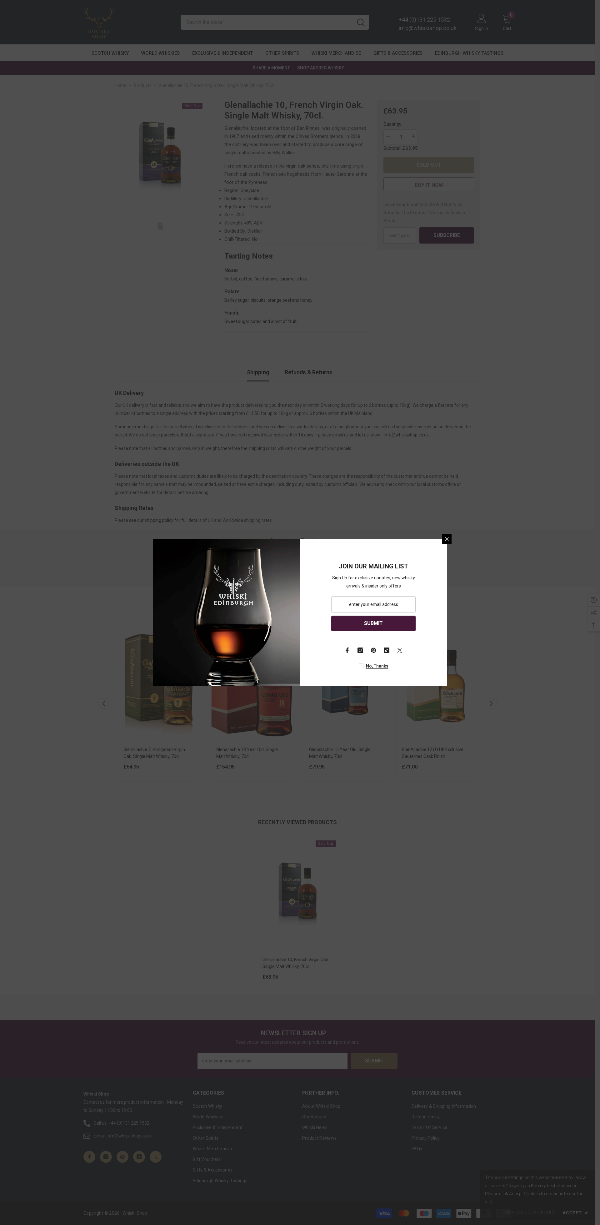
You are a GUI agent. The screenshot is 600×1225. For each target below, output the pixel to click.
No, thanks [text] (377, 665)
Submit (373, 623)
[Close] (447, 539)
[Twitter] (399, 650)
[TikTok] (386, 650)
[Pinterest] (373, 650)
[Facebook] (347, 650)
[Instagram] (360, 650)
